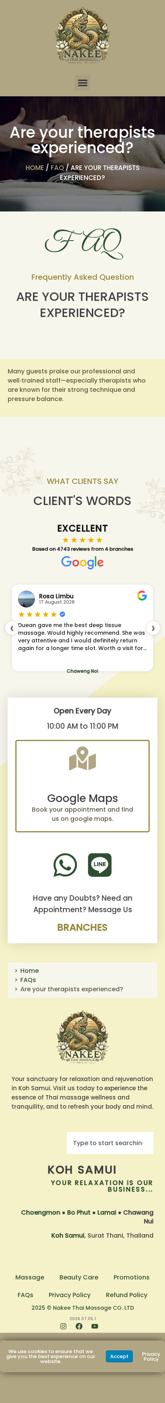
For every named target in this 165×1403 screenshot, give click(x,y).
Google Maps (82, 798)
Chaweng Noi (85, 671)
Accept (119, 1356)
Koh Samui (82, 1169)
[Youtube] (98, 1330)
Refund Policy (126, 1295)
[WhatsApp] (65, 865)
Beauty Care (78, 1277)
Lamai (106, 1212)
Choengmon (40, 1212)
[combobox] (110, 1143)
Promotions (132, 1277)
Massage (29, 1277)
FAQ (57, 167)
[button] (83, 83)
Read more (35, 661)
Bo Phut (79, 1212)
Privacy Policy (70, 1295)
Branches (82, 927)
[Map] (82, 758)
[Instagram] (67, 1330)
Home (35, 167)
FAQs (28, 979)
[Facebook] (82, 1330)
